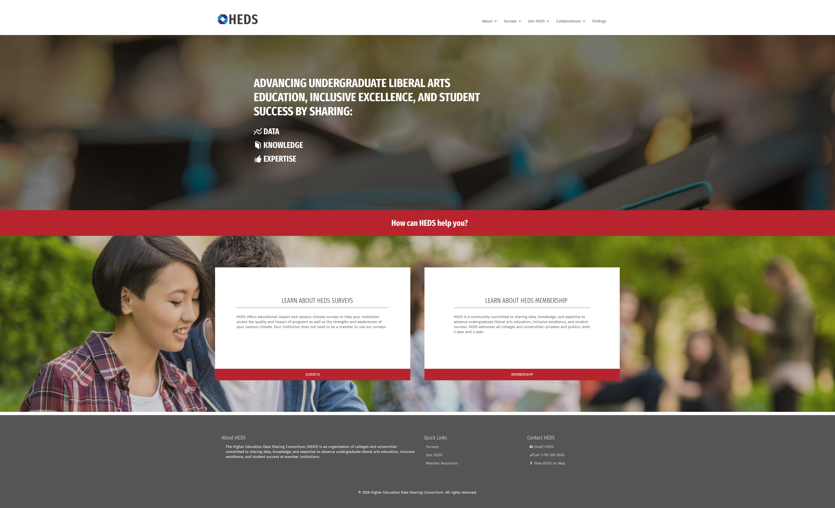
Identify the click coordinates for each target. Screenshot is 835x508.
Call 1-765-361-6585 (548, 455)
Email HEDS (543, 446)
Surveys (510, 19)
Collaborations (568, 19)
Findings (599, 19)
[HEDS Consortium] (238, 19)
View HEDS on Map (549, 463)
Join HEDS (536, 19)
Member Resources (442, 463)
